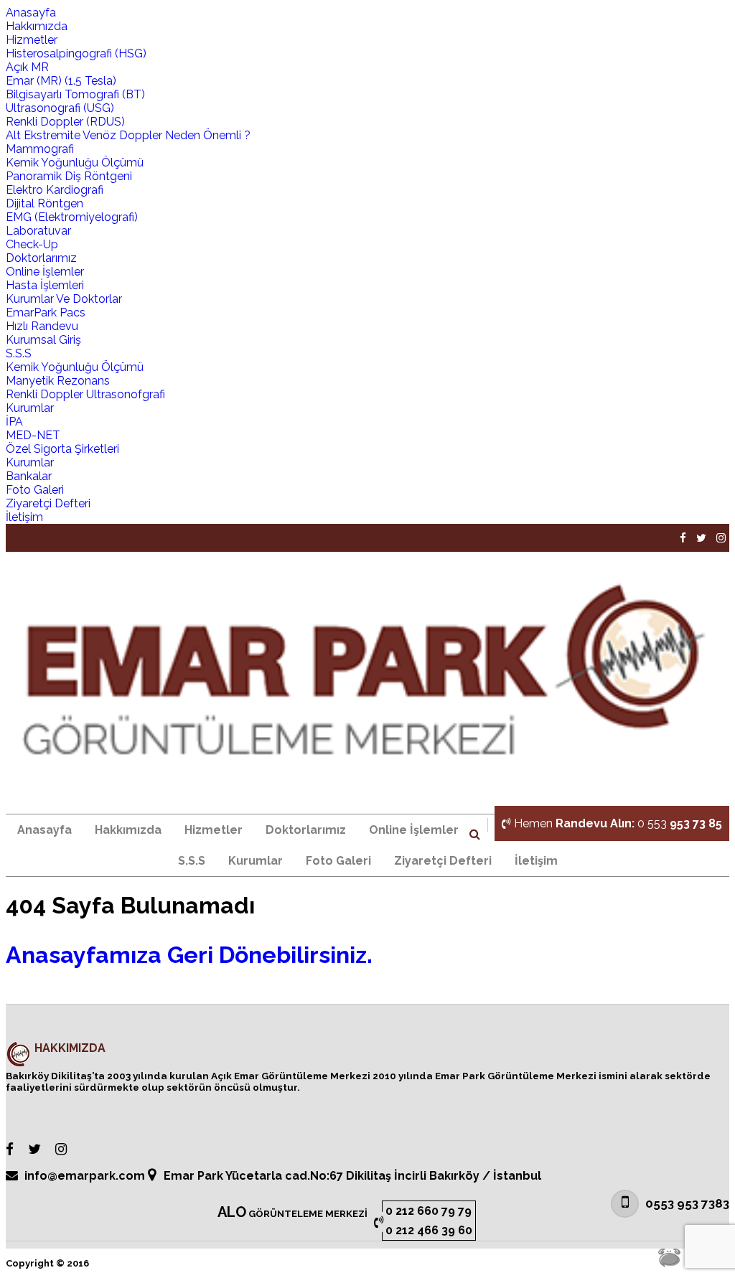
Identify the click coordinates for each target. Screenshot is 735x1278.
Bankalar (29, 476)
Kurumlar (30, 408)
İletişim (24, 517)
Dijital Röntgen (44, 203)
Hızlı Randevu (42, 326)
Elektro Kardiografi (54, 190)
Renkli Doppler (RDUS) (65, 121)
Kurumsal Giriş (43, 340)
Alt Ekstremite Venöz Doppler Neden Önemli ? (128, 135)
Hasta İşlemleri (45, 285)
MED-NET (33, 435)
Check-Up (32, 244)
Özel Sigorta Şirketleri (62, 449)
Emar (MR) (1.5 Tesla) (61, 81)
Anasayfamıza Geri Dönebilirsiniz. (189, 954)
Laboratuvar (38, 231)
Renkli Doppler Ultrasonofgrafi (85, 394)
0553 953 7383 (685, 1203)
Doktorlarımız (41, 258)
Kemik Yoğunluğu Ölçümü (75, 162)
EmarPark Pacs (45, 312)
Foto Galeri (35, 490)
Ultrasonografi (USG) (60, 108)
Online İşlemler (45, 271)
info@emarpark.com (85, 1176)
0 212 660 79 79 (428, 1211)
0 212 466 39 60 (428, 1230)
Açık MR (27, 67)
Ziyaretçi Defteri (48, 503)
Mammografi (40, 149)
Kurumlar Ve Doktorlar (64, 299)
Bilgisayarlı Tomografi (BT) (75, 94)
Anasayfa (31, 12)
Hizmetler (31, 40)
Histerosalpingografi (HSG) (76, 53)
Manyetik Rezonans (58, 380)
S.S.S (19, 353)
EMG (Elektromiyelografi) (72, 217)
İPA (14, 421)
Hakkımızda (36, 26)
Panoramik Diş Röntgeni (69, 176)
